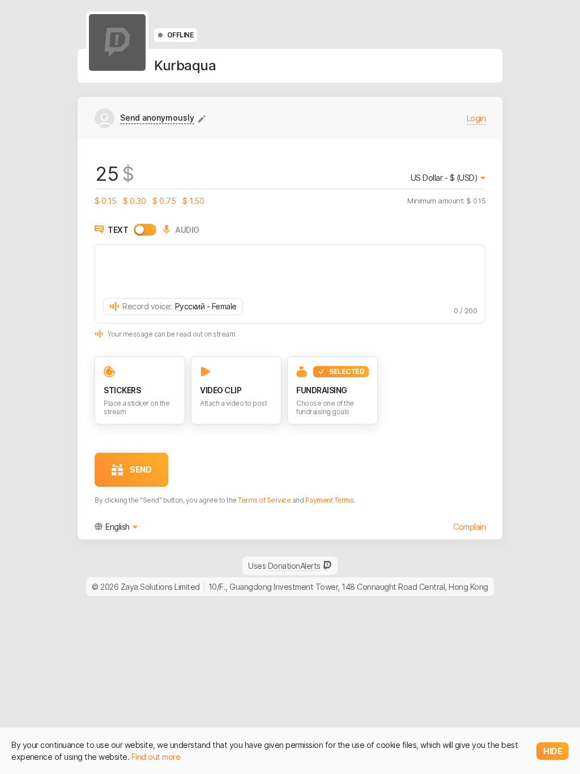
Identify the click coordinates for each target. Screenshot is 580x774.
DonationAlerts (294, 566)
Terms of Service (264, 500)
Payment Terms (329, 500)
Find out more (156, 757)
